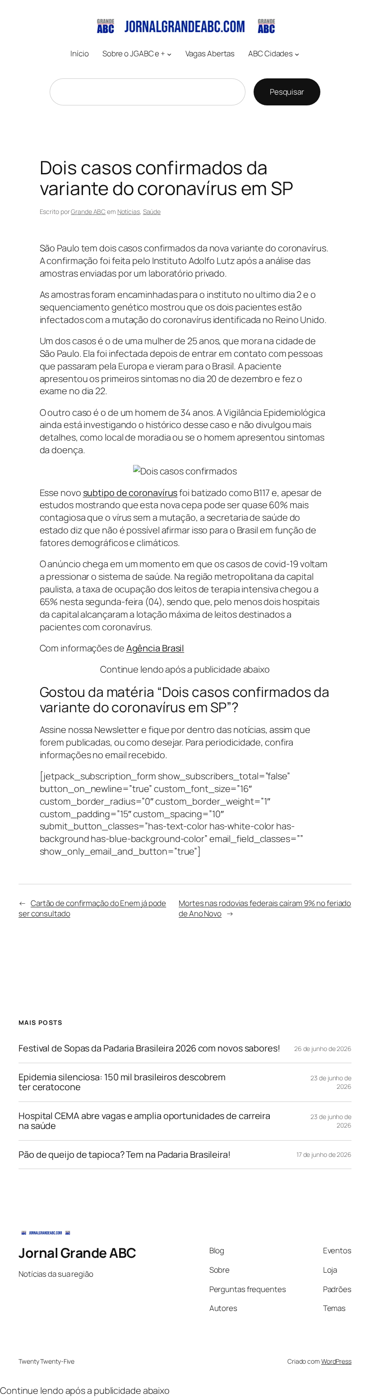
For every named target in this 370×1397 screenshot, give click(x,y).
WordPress (336, 1361)
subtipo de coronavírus (130, 493)
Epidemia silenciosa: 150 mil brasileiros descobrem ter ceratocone (122, 1082)
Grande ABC (88, 211)
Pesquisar (287, 91)
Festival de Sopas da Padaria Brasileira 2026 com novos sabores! (149, 1048)
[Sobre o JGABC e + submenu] (169, 54)
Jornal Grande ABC (77, 1252)
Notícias (128, 211)
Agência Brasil (155, 648)
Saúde (152, 211)
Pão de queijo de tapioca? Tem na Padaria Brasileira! (124, 1155)
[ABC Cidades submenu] (297, 54)
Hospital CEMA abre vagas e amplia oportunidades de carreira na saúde (144, 1121)
